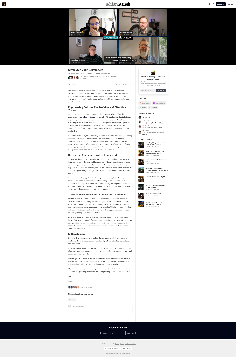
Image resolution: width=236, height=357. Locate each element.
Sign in (230, 4)
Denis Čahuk (100, 77)
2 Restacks (89, 287)
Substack (109, 353)
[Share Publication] (213, 4)
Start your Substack (113, 348)
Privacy (117, 344)
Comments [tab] (72, 300)
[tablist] (76, 300)
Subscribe (220, 4)
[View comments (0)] (172, 37)
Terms (122, 344)
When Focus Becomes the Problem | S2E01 (155, 186)
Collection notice (130, 344)
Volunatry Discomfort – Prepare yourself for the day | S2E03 (156, 169)
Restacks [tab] (80, 300)
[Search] (209, 4)
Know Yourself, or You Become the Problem (154, 203)
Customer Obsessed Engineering (155, 132)
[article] (153, 144)
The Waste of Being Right (155, 177)
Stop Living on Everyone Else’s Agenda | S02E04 (155, 152)
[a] (141, 144)
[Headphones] (63, 39)
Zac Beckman (93, 77)
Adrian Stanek (84, 77)
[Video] (63, 34)
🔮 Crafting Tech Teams (152, 123)
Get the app (127, 348)
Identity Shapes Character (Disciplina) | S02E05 (155, 144)
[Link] (65, 108)
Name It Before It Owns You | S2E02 (156, 160)
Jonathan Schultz (74, 135)
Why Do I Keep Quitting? (155, 194)
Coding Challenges (151, 127)
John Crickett (111, 77)
